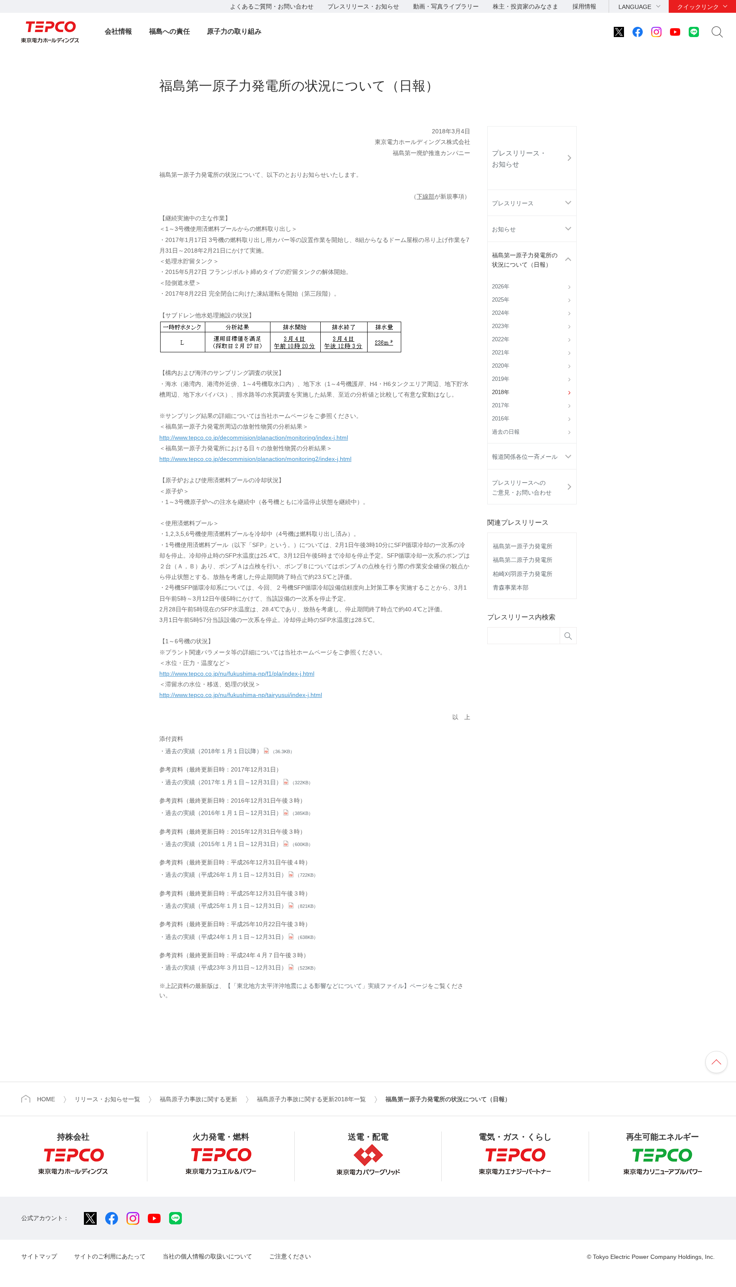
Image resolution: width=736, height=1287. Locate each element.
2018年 (500, 392)
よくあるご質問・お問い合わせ (271, 6)
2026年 (500, 287)
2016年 (500, 419)
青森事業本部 (511, 587)
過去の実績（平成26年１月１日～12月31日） (241, 874)
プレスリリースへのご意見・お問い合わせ (522, 487)
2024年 (500, 313)
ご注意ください (290, 1256)
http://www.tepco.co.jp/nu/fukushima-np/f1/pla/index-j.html (236, 673)
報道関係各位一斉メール (525, 456)
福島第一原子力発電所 (522, 546)
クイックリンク (698, 6)
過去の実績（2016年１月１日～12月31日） (239, 812)
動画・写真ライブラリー (446, 6)
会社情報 (118, 31)
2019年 (500, 379)
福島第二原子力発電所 (522, 559)
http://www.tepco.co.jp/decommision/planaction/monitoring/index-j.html (253, 437)
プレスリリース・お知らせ (363, 6)
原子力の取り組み (234, 31)
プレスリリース (513, 203)
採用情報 (584, 6)
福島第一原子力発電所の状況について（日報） (525, 260)
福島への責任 (169, 31)
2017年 (500, 406)
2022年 (500, 340)
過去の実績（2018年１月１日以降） (230, 751)
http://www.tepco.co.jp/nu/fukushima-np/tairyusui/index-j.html (240, 694)
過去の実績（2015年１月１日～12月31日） (239, 844)
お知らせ (504, 229)
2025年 (500, 300)
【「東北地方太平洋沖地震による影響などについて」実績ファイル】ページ (326, 985)
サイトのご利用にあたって (110, 1256)
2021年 (500, 353)
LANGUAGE (634, 6)
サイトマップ (39, 1256)
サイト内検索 (717, 31)
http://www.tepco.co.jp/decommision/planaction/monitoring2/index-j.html (255, 458)
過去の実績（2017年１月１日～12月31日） (239, 782)
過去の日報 (506, 432)
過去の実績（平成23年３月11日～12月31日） (241, 967)
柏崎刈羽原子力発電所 (522, 573)
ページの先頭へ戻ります (716, 1062)
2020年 (500, 366)
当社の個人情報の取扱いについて (207, 1256)
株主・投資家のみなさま (525, 6)
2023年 (500, 326)
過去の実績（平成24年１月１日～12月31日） (241, 936)
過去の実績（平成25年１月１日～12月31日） (241, 905)
